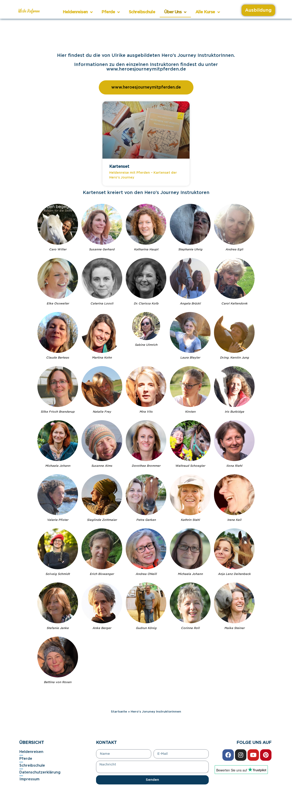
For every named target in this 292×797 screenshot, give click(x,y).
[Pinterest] (265, 755)
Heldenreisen (75, 12)
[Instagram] (240, 755)
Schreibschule (142, 12)
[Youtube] (253, 755)
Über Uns (173, 12)
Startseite (119, 711)
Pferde (108, 12)
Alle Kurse (205, 12)
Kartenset (119, 166)
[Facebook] (228, 755)
